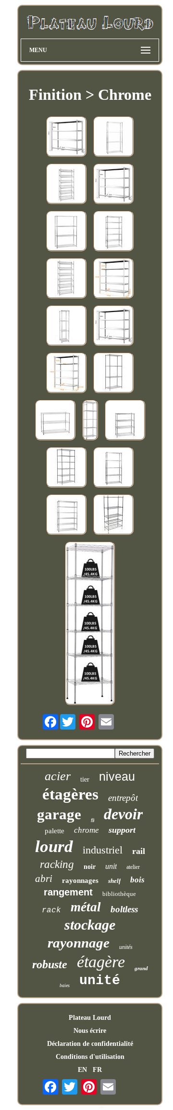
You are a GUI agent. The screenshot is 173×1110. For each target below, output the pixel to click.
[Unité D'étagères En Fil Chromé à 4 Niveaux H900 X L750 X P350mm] (125, 421)
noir (90, 866)
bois (137, 879)
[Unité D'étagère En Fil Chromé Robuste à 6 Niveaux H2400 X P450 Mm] (66, 468)
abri (43, 878)
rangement (68, 892)
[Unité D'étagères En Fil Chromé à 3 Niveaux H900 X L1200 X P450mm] (55, 421)
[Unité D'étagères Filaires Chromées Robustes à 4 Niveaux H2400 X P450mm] (113, 373)
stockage (89, 925)
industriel (103, 850)
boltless (124, 909)
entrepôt (123, 798)
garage (59, 814)
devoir (123, 814)
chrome (86, 830)
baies (65, 985)
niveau (117, 776)
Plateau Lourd (90, 1017)
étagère (101, 962)
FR (97, 1069)
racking (57, 864)
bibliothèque (119, 893)
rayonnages (80, 880)
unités (126, 947)
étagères (70, 794)
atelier (133, 867)
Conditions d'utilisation (90, 1056)
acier (58, 776)
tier (84, 779)
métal (86, 907)
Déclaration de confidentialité (90, 1043)
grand (141, 968)
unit (111, 866)
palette (54, 831)
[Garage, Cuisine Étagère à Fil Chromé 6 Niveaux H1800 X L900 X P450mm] (113, 232)
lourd (54, 846)
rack (51, 910)
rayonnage (79, 942)
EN (82, 1069)
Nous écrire (90, 1030)
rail (138, 851)
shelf (114, 880)
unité (99, 980)
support (122, 830)
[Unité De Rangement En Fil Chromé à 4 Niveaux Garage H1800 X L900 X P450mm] (113, 137)
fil (92, 820)
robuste (49, 964)
